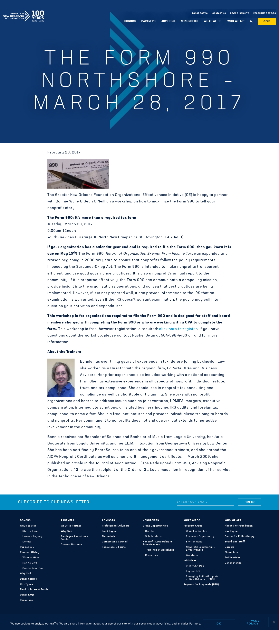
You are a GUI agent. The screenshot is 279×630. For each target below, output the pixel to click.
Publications (233, 558)
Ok (219, 623)
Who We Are (233, 520)
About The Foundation (239, 526)
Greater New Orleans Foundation (23, 12)
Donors (25, 520)
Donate (26, 542)
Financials (108, 536)
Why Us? (26, 573)
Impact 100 (27, 547)
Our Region (232, 531)
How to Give (29, 563)
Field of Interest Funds (34, 589)
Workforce (192, 555)
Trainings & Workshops (159, 550)
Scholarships (153, 536)
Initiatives (190, 560)
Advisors (108, 520)
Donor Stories (28, 579)
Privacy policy (253, 622)
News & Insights (239, 13)
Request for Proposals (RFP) (201, 584)
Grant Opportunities (155, 526)
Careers (229, 547)
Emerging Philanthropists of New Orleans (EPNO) (202, 578)
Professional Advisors (115, 526)
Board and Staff (235, 542)
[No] (274, 622)
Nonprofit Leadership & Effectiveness (157, 543)
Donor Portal (200, 13)
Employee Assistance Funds (74, 538)
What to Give (30, 558)
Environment (194, 542)
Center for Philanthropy (240, 536)
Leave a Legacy (32, 536)
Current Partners (71, 544)
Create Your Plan (33, 568)
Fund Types (109, 531)
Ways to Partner (71, 526)
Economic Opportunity (200, 536)
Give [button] (266, 21)
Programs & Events (264, 13)
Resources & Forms (114, 547)
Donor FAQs (27, 595)
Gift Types (26, 584)
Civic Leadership (196, 531)
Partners (67, 520)
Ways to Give (28, 526)
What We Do (192, 520)
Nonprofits (151, 520)
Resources (26, 600)
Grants (149, 531)
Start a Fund (30, 531)
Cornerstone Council (115, 542)
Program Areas (193, 526)
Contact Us (219, 13)
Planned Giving (29, 552)
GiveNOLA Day (195, 566)
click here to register (178, 329)
